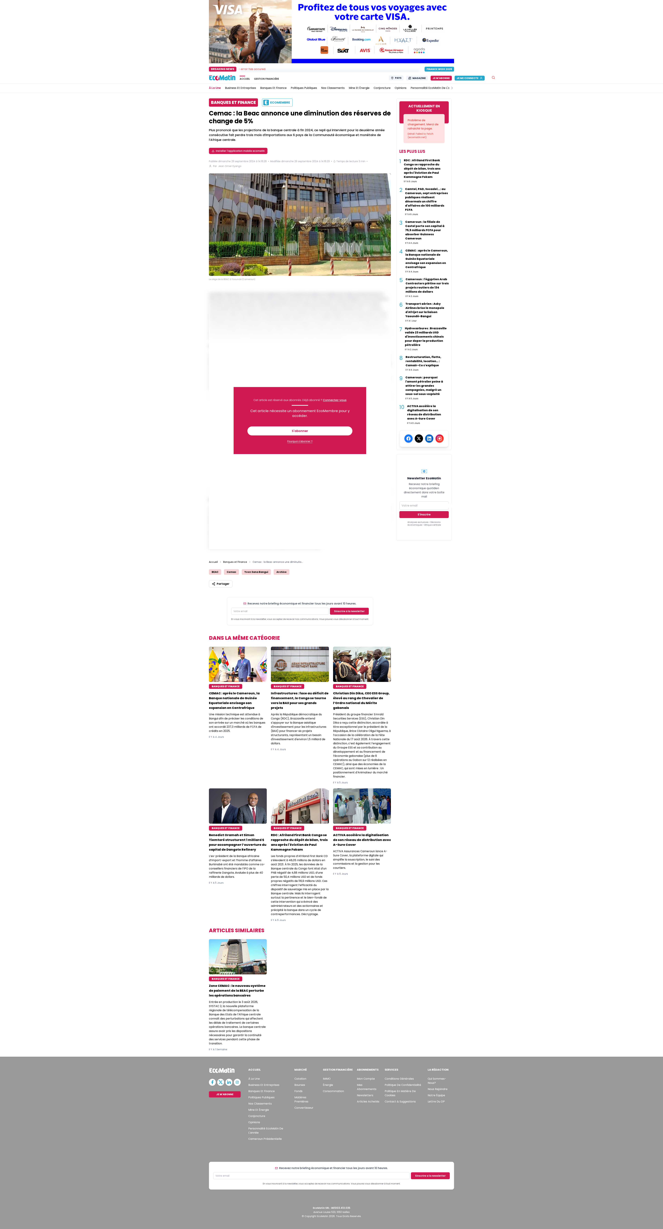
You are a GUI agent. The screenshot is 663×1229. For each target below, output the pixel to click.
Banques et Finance (235, 562)
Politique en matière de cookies (400, 1093)
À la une (254, 1079)
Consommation (333, 1091)
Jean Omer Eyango (229, 166)
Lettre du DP (436, 1102)
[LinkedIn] (429, 438)
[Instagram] (439, 438)
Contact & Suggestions (400, 1102)
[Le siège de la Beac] (300, 225)
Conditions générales (399, 1079)
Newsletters (365, 1095)
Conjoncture (256, 1116)
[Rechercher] (493, 77)
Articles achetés (368, 1102)
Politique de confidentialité (403, 1085)
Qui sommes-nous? (437, 1081)
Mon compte (366, 1079)
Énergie (328, 1085)
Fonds (298, 1091)
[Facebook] (408, 438)
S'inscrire (424, 514)
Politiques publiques (261, 1097)
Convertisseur (303, 1108)
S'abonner (300, 431)
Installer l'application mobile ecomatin (240, 151)
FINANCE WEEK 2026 (439, 69)
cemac (231, 572)
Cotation (300, 1079)
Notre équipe (436, 1095)
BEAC (215, 572)
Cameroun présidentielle (265, 1139)
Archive (281, 572)
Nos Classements (260, 1104)
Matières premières (301, 1099)
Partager (223, 584)
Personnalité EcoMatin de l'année (265, 1130)
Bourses (299, 1085)
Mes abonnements (366, 1087)
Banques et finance (261, 1091)
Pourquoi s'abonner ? (300, 441)
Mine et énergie (258, 1110)
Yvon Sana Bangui (256, 572)
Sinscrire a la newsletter (349, 611)
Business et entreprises (263, 1085)
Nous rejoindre (438, 1089)
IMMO (327, 1079)
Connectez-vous (335, 400)
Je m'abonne (441, 78)
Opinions (254, 1122)
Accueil (213, 562)
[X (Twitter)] (419, 438)
